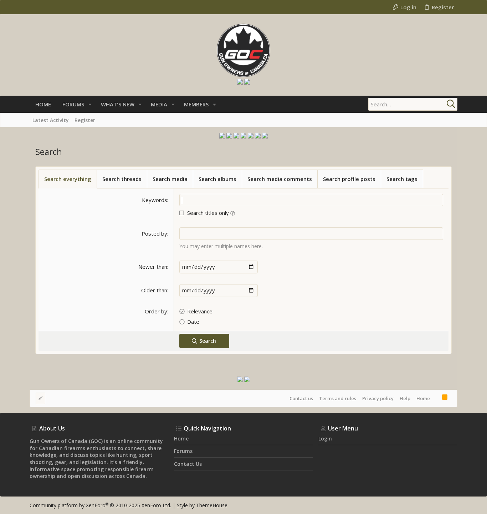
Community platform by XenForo (100, 505)
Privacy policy (378, 398)
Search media (170, 178)
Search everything (67, 178)
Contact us (301, 398)
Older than (154, 290)
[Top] (436, 398)
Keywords (154, 199)
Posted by (154, 233)
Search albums (217, 178)
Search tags (401, 178)
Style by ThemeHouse (202, 505)
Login (325, 438)
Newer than (152, 266)
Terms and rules (337, 398)
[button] (90, 104)
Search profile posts (349, 178)
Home (423, 398)
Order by (156, 311)
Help (405, 398)
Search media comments (279, 178)
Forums (183, 451)
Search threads (122, 178)
